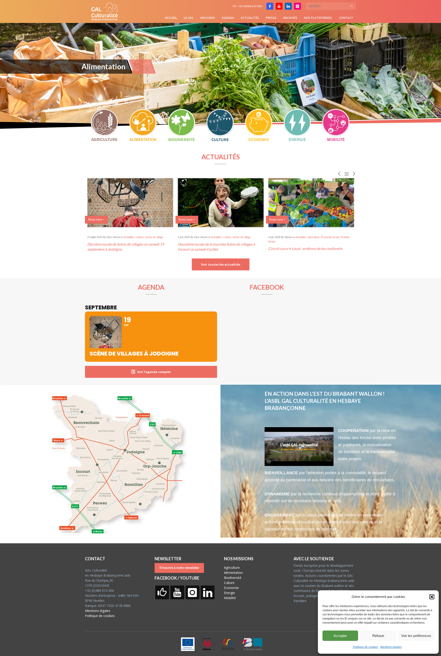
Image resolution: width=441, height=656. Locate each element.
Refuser (378, 636)
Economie (231, 588)
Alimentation (233, 572)
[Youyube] (279, 6)
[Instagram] (297, 6)
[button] (432, 596)
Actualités (128, 237)
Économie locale (330, 237)
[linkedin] (288, 6)
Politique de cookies (365, 647)
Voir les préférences (416, 636)
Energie (229, 593)
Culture (140, 237)
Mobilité (230, 598)
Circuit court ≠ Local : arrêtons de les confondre (305, 248)
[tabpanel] (220, 76)
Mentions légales (391, 647)
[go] (351, 6)
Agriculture (313, 237)
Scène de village (154, 237)
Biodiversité (232, 577)
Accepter (340, 636)
